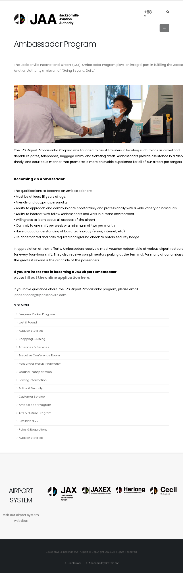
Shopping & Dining (32, 339)
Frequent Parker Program (37, 314)
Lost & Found (28, 322)
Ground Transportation (35, 372)
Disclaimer (74, 563)
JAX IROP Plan (28, 421)
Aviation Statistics (31, 331)
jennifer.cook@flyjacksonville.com (40, 295)
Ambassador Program (35, 405)
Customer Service (32, 396)
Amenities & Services (34, 347)
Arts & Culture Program (35, 413)
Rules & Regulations (33, 429)
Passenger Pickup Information (40, 364)
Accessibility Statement (103, 563)
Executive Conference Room (39, 355)
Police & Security (31, 388)
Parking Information (33, 380)
